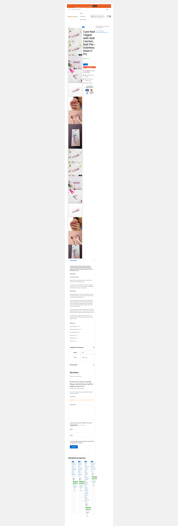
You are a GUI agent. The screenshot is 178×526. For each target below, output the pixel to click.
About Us (79, 9)
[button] (107, 9)
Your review (73, 404)
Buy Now (89, 67)
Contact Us (82, 16)
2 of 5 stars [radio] (77, 399)
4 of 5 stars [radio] (88, 399)
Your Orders (83, 19)
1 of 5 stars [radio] (72, 399)
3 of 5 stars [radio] (83, 399)
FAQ (69, 9)
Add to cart (86, 65)
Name (71, 429)
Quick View (74, 475)
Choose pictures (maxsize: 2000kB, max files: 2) (81, 422)
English (107, 9)
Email (71, 435)
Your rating (73, 396)
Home (81, 13)
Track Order (73, 9)
